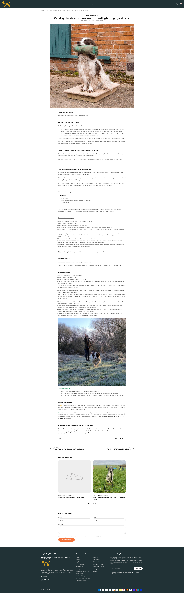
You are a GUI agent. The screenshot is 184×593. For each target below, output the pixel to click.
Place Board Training (51, 10)
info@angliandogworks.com (49, 577)
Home (42, 10)
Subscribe (138, 568)
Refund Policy (96, 562)
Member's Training (80, 576)
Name (60, 517)
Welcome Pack (79, 566)
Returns (95, 571)
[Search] (177, 4)
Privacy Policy (96, 559)
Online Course (79, 573)
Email (95, 517)
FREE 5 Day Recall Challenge (83, 578)
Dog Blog (78, 562)
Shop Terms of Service (98, 566)
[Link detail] (42, 580)
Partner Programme (81, 564)
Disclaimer (95, 557)
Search (77, 557)
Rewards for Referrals (81, 580)
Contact (78, 559)
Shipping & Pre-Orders (98, 564)
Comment (61, 524)
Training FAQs (79, 569)
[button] (88, 503)
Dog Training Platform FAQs (82, 571)
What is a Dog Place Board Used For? (71, 497)
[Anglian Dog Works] (6, 4)
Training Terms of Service (99, 569)
